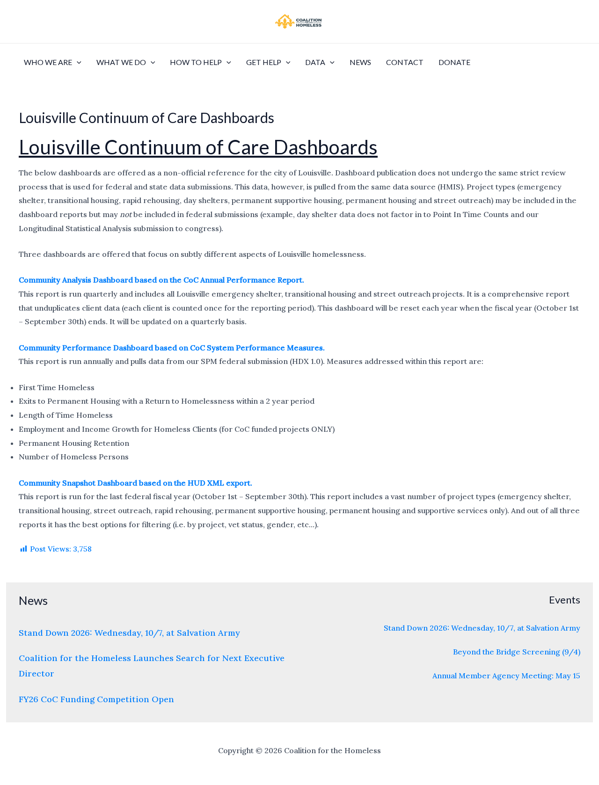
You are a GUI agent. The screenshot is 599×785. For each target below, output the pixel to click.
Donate (454, 62)
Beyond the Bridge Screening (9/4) (516, 651)
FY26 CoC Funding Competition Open (96, 699)
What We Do (121, 62)
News (360, 62)
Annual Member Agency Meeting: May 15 (506, 675)
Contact (405, 62)
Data (315, 62)
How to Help (196, 62)
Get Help (263, 62)
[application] (76, 62)
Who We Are (48, 62)
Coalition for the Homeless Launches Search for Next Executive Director (152, 666)
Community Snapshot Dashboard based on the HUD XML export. (135, 482)
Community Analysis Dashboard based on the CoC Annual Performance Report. (161, 279)
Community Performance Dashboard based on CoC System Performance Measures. (172, 347)
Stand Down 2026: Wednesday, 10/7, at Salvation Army (129, 632)
